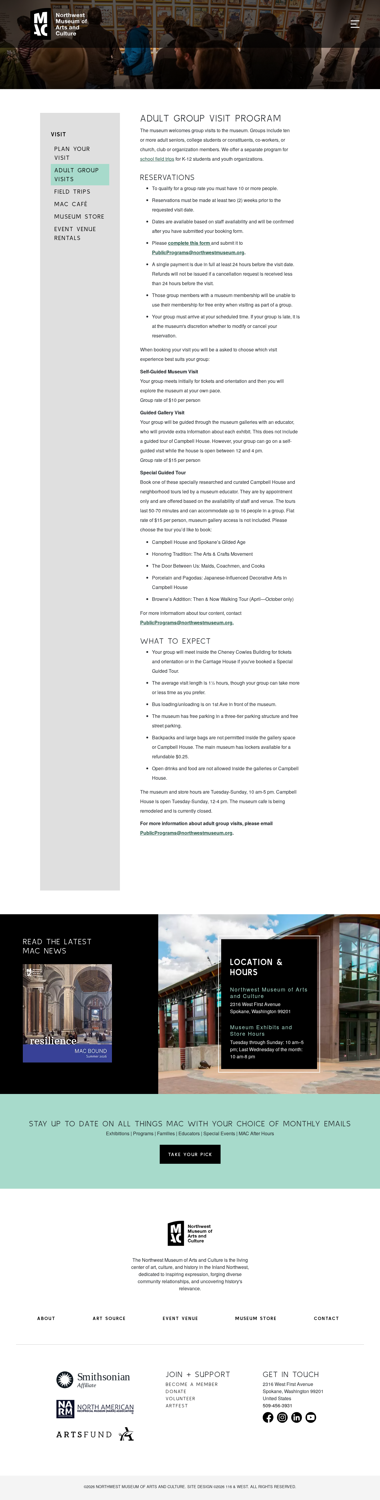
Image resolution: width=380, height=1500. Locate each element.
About (46, 1318)
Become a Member (192, 1384)
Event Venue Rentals (75, 233)
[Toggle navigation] (355, 24)
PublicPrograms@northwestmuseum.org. (187, 622)
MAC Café (71, 203)
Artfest (177, 1405)
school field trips (157, 158)
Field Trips (72, 191)
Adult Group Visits (76, 174)
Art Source (109, 1318)
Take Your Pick (190, 1154)
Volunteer (181, 1398)
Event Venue (180, 1318)
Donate (176, 1391)
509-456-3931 (277, 1405)
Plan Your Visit (72, 153)
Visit (58, 134)
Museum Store (79, 216)
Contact (326, 1318)
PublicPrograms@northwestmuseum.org (198, 252)
